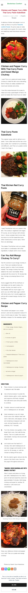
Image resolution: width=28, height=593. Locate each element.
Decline (14, 589)
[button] (2, 5)
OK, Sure (14, 585)
